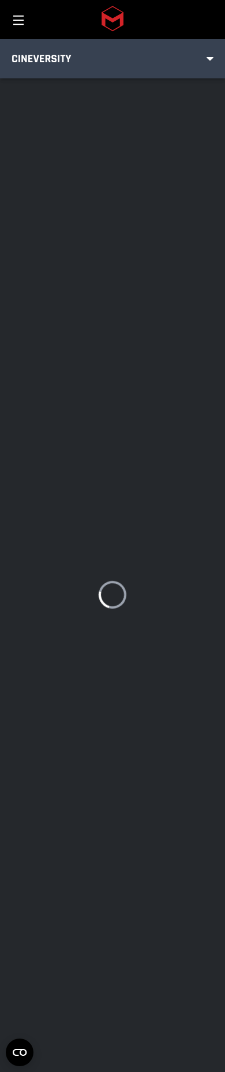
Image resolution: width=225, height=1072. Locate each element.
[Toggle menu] (210, 58)
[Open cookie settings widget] (19, 1052)
